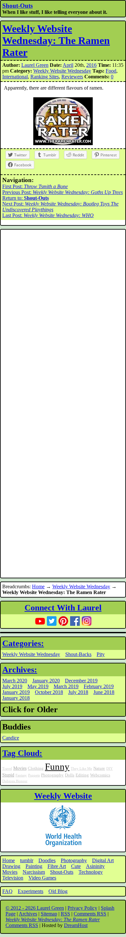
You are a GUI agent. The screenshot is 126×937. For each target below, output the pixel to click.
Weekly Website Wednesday (62, 71)
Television (12, 877)
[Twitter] (52, 621)
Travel (7, 768)
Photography (52, 775)
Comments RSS (90, 913)
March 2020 (14, 680)
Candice (10, 737)
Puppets (34, 775)
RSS (65, 913)
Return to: (25, 198)
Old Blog (58, 891)
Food (111, 71)
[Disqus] (63, 317)
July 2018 (78, 692)
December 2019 (81, 680)
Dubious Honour (14, 781)
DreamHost (76, 925)
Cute (76, 866)
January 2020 (46, 680)
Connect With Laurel (63, 607)
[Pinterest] (63, 621)
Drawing (11, 866)
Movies (19, 768)
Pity (101, 654)
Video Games (42, 877)
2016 (91, 65)
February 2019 (99, 686)
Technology (91, 872)
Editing (82, 775)
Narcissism (34, 872)
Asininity (95, 866)
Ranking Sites (44, 76)
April (68, 65)
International (15, 76)
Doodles (47, 860)
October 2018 (49, 692)
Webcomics (100, 775)
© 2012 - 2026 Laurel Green (34, 908)
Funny (57, 766)
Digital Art (103, 860)
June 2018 (103, 692)
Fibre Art (56, 866)
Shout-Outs (17, 5)
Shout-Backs (78, 654)
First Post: (35, 186)
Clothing (36, 768)
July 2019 (12, 686)
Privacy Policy (82, 908)
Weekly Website (63, 796)
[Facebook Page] (75, 621)
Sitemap (49, 913)
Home (38, 586)
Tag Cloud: (22, 753)
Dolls (69, 775)
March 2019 (66, 686)
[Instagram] (86, 621)
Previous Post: (62, 192)
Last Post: (48, 215)
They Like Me (81, 768)
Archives (28, 913)
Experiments (30, 891)
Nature (99, 768)
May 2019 (37, 686)
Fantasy (21, 775)
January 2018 (16, 698)
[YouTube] (40, 621)
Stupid (8, 774)
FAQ (7, 891)
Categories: (23, 643)
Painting (34, 866)
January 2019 (16, 692)
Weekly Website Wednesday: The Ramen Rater (56, 40)
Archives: (19, 669)
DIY (109, 768)
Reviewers (72, 76)
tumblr (26, 860)
